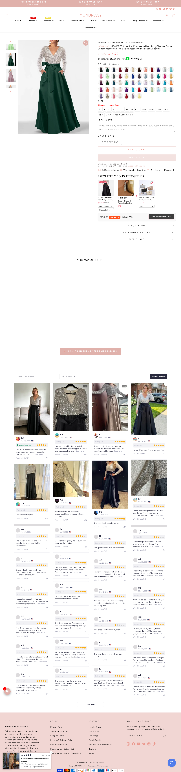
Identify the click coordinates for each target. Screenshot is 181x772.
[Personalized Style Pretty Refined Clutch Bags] (147, 188)
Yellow (139, 96)
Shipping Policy (57, 765)
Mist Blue (152, 82)
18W (144, 109)
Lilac (145, 82)
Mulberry (158, 82)
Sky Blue (158, 89)
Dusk (139, 76)
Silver (164, 69)
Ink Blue (113, 82)
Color (108, 64)
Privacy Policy (57, 757)
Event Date (106, 136)
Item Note (105, 120)
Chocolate (139, 69)
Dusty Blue (145, 76)
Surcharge (93, 765)
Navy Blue (113, 69)
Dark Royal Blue (133, 76)
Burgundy (120, 69)
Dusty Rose (152, 76)
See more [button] (39, 454)
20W (151, 109)
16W (137, 109)
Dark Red (152, 69)
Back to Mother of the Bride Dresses (92, 351)
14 (127, 109)
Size (101, 101)
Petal (120, 89)
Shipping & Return (137, 232)
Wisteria (133, 96)
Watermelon (113, 96)
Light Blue (139, 82)
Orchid (101, 89)
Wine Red (126, 96)
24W (166, 109)
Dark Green (107, 69)
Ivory (120, 82)
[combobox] (68, 376)
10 (118, 109)
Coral (145, 69)
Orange (171, 82)
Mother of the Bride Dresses (130, 42)
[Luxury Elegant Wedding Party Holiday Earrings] (126, 188)
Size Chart (137, 239)
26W (101, 114)
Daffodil (126, 76)
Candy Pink (101, 76)
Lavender (133, 82)
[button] (25, 330)
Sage (152, 89)
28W (108, 114)
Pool (133, 89)
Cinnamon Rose (120, 76)
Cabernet (126, 69)
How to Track (95, 757)
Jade (126, 82)
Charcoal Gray (113, 76)
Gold (171, 76)
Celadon (107, 76)
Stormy (171, 89)
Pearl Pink (113, 89)
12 (123, 109)
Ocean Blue (164, 82)
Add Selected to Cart (161, 216)
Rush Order (94, 761)
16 (132, 109)
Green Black (107, 82)
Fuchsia (164, 76)
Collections (110, 42)
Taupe (107, 96)
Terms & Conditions (59, 761)
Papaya (107, 89)
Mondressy (91, 15)
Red (139, 89)
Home (101, 42)
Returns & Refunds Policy (62, 770)
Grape (101, 82)
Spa (164, 89)
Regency (158, 69)
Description (136, 226)
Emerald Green (158, 76)
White (120, 96)
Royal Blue (145, 89)
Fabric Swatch (95, 770)
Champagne (133, 69)
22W (159, 109)
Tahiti (101, 96)
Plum (126, 89)
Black (101, 69)
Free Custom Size (123, 114)
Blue (171, 69)
